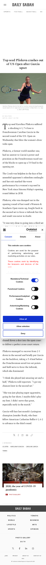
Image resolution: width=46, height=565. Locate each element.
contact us (37, 555)
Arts (34, 525)
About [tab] (37, 237)
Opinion (34, 529)
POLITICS (11, 516)
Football (18, 11)
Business (34, 520)
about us (25, 555)
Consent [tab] (8, 237)
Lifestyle (11, 525)
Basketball (31, 11)
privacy (15, 555)
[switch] (34, 289)
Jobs (6, 555)
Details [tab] (23, 237)
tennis (4, 451)
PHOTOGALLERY (14, 494)
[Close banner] (42, 230)
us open (5, 446)
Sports (7, 11)
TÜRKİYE (34, 516)
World (11, 520)
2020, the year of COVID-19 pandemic (20, 488)
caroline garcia (32, 446)
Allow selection (23, 326)
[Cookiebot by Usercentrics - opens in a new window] (27, 229)
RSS (23, 558)
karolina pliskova (17, 446)
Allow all (23, 319)
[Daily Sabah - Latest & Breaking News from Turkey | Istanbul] (23, 4)
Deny (23, 333)
